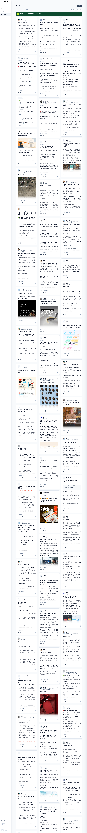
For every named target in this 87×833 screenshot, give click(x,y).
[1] (18, 360)
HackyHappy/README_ (23, 490)
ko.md (29, 490)
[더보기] (35, 20)
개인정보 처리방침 (3, 826)
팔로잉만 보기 (79, 9)
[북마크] (35, 51)
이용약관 (2, 825)
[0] (18, 51)
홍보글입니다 (20, 60)
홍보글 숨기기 (73, 9)
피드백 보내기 (3, 823)
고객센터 (2, 824)
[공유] (23, 51)
